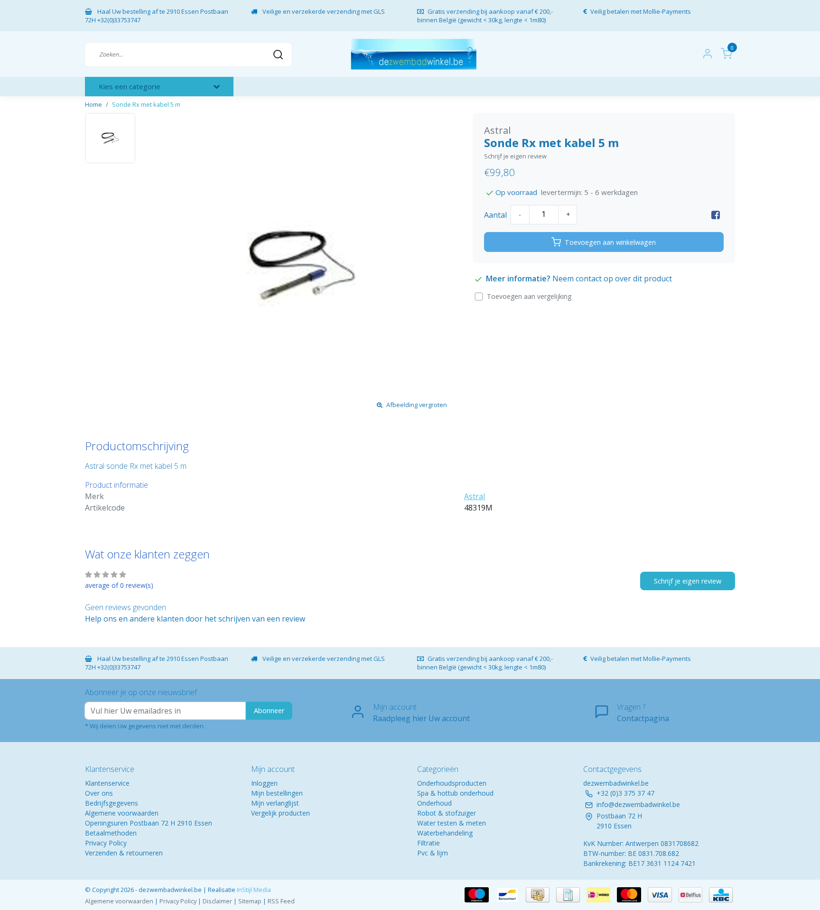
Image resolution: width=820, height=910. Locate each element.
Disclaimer (217, 901)
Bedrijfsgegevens (111, 803)
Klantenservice (107, 783)
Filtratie (428, 842)
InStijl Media (253, 889)
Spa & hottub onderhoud (455, 793)
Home (93, 104)
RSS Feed (281, 901)
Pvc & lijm (432, 852)
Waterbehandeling (445, 832)
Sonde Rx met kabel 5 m (146, 104)
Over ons (99, 793)
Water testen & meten (451, 822)
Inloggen (264, 783)
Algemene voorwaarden (121, 812)
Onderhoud (434, 803)
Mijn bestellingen (277, 793)
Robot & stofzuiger (446, 812)
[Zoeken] (278, 54)
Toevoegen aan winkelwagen (610, 242)
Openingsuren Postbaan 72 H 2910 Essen (148, 822)
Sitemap (249, 901)
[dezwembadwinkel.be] (413, 54)
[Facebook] (715, 215)
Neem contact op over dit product (612, 278)
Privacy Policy (106, 842)
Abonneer (269, 710)
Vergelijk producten (280, 812)
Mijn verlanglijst (275, 803)
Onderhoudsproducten (451, 783)
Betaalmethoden (111, 832)
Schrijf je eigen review (515, 156)
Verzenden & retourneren (124, 852)
